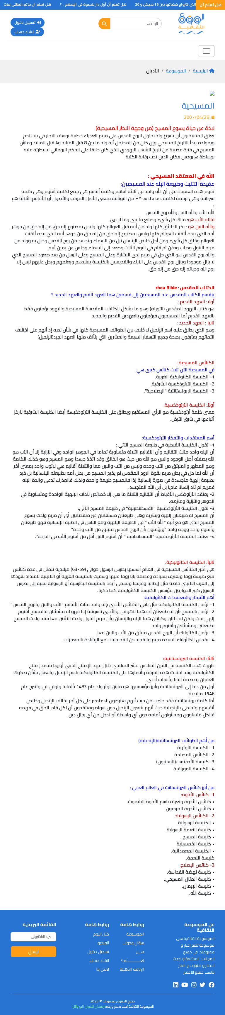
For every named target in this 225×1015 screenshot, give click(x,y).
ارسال (33, 951)
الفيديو (103, 943)
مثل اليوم (101, 934)
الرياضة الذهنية (132, 969)
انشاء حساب (24, 31)
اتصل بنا (102, 969)
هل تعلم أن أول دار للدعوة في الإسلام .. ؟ (101, 4)
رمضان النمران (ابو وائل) (87, 1006)
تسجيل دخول (25, 22)
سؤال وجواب (133, 943)
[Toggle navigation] (206, 51)
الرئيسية (200, 70)
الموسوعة (176, 70)
